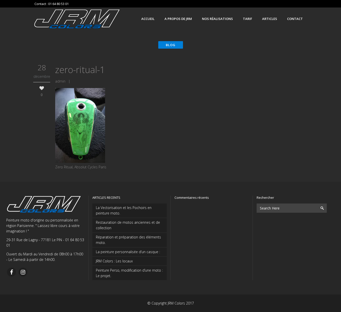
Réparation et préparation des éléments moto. (128, 240)
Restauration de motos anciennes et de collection (128, 225)
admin (60, 81)
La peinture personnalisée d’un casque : (128, 251)
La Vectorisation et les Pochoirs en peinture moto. (124, 210)
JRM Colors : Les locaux (114, 261)
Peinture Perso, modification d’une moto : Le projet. (129, 273)
